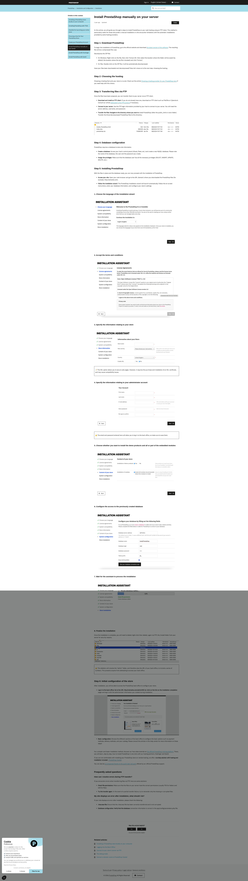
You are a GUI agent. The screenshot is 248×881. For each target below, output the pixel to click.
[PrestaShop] (74, 2)
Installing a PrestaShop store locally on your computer (77, 21)
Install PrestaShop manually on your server (78, 47)
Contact (176, 2)
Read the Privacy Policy (10, 865)
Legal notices (127, 870)
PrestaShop (71, 8)
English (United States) (158, 2)
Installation (98, 8)
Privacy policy (117, 870)
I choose (22, 871)
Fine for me (36, 871)
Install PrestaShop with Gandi (77, 57)
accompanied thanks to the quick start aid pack (120, 764)
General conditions (139, 870)
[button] (4, 877)
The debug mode (102, 854)
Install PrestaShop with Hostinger (79, 53)
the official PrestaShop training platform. (160, 751)
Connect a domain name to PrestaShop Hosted (112, 857)
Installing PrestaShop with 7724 (78, 26)
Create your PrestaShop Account (78, 42)
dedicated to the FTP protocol (120, 103)
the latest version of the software (157, 47)
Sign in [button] (146, 2)
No (141, 829)
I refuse (8, 871)
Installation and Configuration (85, 8)
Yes (132, 829)
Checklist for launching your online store (79, 31)
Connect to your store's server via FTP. (109, 850)
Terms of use (107, 870)
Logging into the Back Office (106, 847)
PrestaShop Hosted (114, 760)
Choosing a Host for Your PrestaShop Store (76, 37)
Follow (175, 22)
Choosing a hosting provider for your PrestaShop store (159, 81)
